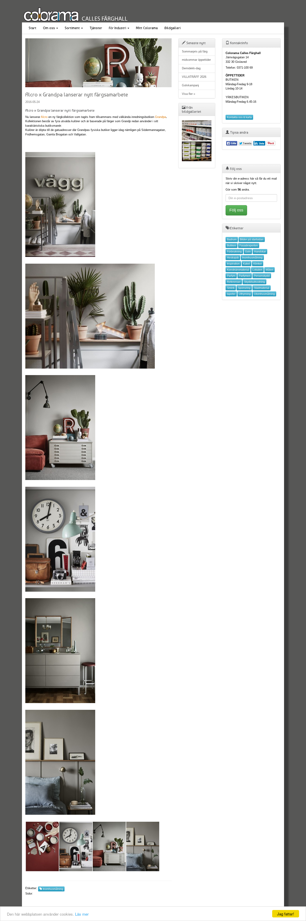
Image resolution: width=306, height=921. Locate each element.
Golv (248, 251)
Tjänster (96, 28)
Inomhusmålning (52, 889)
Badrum (232, 239)
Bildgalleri (172, 28)
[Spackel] (197, 151)
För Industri (118, 28)
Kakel (246, 263)
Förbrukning (234, 251)
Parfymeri (244, 275)
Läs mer (82, 914)
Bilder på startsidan (251, 239)
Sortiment (73, 28)
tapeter (231, 293)
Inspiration (233, 263)
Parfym (231, 275)
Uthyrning (245, 293)
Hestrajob (233, 257)
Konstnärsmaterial (238, 269)
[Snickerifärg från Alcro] (197, 130)
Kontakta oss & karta (239, 117)
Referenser (234, 281)
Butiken (231, 245)
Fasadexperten (248, 245)
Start (32, 28)
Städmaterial (261, 287)
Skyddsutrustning (254, 281)
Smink (231, 287)
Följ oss (236, 210)
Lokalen (257, 269)
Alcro (44, 117)
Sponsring (244, 287)
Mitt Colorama (147, 28)
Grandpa (160, 117)
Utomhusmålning (264, 293)
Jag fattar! (285, 914)
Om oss (49, 28)
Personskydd (262, 275)
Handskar (260, 251)
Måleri (269, 269)
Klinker (257, 263)
